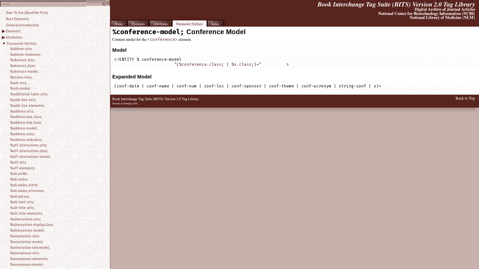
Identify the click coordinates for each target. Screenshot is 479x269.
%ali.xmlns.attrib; (24, 184)
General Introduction (22, 24)
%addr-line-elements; (27, 105)
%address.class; (22, 133)
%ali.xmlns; (19, 179)
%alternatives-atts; (25, 218)
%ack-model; (20, 88)
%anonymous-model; (26, 264)
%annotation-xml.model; (30, 247)
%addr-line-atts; (23, 99)
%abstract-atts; (22, 59)
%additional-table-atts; (29, 93)
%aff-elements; (22, 167)
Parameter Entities (22, 43)
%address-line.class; (26, 116)
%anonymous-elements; (29, 258)
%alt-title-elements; (26, 213)
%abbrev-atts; (21, 48)
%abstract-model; (24, 71)
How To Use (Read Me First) (27, 12)
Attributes (14, 37)
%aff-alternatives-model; (30, 156)
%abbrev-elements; (25, 54)
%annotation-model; (26, 241)
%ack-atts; (18, 82)
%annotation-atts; (24, 235)
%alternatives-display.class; (31, 224)
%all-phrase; (20, 196)
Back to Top (465, 98)
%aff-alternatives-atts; (28, 144)
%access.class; (21, 76)
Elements (13, 30)
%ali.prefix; (18, 173)
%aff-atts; (18, 162)
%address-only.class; (26, 139)
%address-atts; (22, 111)
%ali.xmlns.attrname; (27, 190)
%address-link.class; (25, 122)
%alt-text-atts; (22, 201)
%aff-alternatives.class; (29, 150)
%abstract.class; (22, 65)
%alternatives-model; (27, 230)
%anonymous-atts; (24, 252)
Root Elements (17, 18)
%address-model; (23, 128)
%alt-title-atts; (22, 207)
